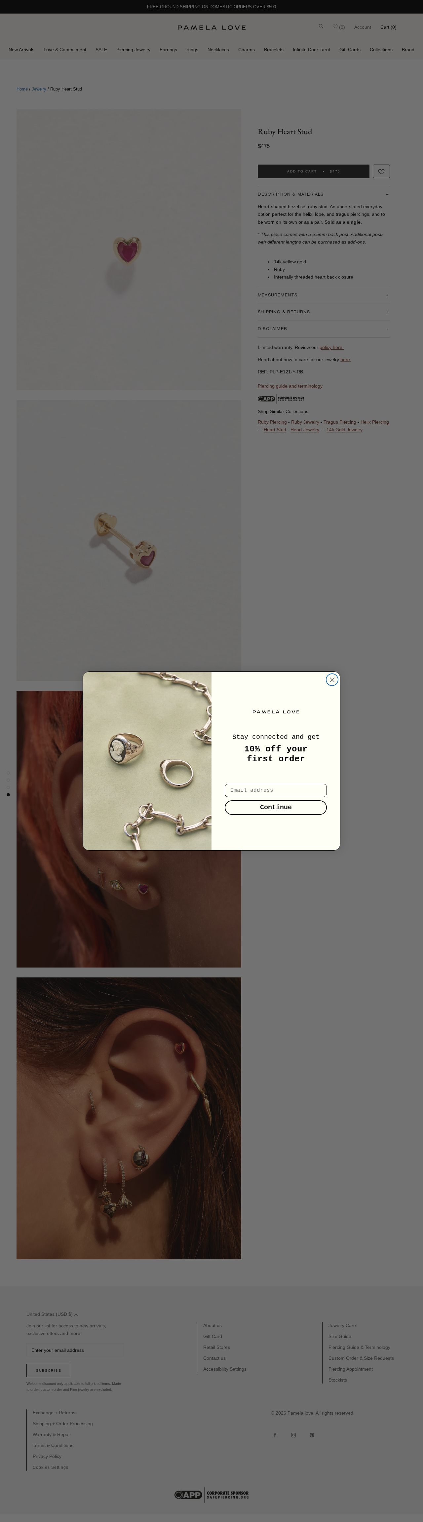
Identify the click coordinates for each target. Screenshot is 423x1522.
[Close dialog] (332, 680)
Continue (276, 807)
